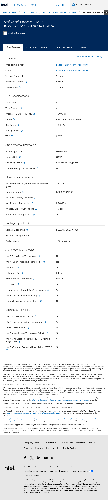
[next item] (106, 12)
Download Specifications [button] (88, 56)
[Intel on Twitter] (32, 458)
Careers (91, 442)
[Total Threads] (21, 108)
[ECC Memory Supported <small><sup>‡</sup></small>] (33, 214)
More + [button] (34, 5)
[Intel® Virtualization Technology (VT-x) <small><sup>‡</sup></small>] (47, 333)
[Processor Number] (26, 81)
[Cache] (13, 119)
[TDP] (12, 136)
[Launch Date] (20, 157)
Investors (80, 442)
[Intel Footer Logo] (9, 467)
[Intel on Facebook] (24, 458)
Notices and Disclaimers (33, 486)
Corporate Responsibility (36, 448)
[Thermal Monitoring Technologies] (41, 301)
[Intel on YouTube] (45, 458)
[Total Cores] (18, 102)
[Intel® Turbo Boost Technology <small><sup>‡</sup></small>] (39, 256)
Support (82, 47)
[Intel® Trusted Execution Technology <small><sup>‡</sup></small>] (45, 322)
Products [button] (20, 5)
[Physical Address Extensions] (36, 209)
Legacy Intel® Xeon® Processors (72, 65)
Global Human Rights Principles (81, 488)
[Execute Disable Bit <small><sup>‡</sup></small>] (28, 327)
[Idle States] (18, 284)
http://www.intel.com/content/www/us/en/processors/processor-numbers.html (60, 400)
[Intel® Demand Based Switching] (39, 295)
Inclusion (55, 448)
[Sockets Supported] (27, 230)
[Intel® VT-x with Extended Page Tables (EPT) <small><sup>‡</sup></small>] (7, 350)
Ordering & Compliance (36, 47)
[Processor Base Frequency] (34, 114)
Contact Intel (52, 442)
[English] (64, 5)
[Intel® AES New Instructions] (35, 316)
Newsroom (67, 442)
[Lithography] (19, 87)
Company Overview (33, 442)
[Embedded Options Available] (37, 168)
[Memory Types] (22, 192)
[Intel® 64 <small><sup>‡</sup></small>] (17, 267)
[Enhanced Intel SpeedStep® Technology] (48, 290)
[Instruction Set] (22, 273)
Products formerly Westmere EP (72, 70)
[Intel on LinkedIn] (38, 458)
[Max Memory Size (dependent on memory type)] (12, 186)
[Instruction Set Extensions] (33, 278)
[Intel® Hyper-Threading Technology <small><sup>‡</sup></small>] (44, 262)
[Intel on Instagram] (52, 458)
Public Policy (69, 448)
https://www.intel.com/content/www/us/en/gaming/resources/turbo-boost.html (35, 413)
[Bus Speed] (18, 125)
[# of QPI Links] (21, 130)
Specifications (13, 47)
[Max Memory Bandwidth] (32, 203)
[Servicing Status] (24, 163)
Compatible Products (63, 47)
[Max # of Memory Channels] (34, 197)
